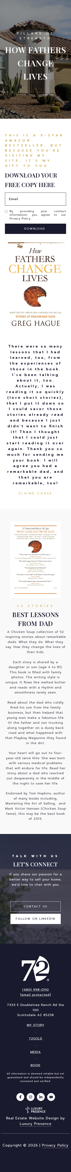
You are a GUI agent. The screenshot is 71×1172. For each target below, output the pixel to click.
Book (36, 1065)
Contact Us (36, 906)
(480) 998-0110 (35, 989)
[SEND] (35, 229)
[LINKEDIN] (41, 1097)
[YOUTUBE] (51, 1097)
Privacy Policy (20, 218)
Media (35, 1052)
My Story (35, 1025)
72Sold (35, 1038)
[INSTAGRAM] (31, 1097)
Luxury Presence (35, 1123)
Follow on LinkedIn (35, 919)
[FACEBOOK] (20, 1097)
